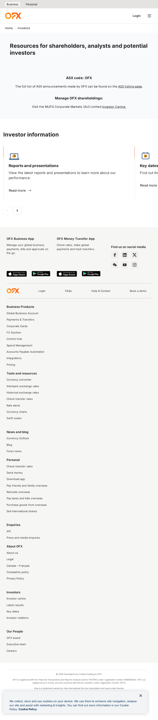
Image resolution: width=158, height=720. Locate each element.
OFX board (13, 637)
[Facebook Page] (114, 255)
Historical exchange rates (23, 392)
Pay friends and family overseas (27, 485)
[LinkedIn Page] (124, 255)
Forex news (14, 451)
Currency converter (19, 379)
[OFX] (13, 16)
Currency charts (17, 411)
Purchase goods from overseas (27, 504)
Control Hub (14, 338)
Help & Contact (100, 290)
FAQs (68, 290)
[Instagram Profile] (134, 264)
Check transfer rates (20, 398)
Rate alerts (13, 405)
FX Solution (14, 332)
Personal (31, 4)
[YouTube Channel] (124, 264)
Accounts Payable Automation (25, 351)
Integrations (14, 358)
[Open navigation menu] (149, 15)
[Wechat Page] (114, 264)
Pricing (11, 364)
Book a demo (138, 290)
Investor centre (16, 598)
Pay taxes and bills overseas (25, 498)
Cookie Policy (28, 709)
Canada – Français (18, 565)
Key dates (13, 611)
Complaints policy (18, 572)
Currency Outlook (18, 438)
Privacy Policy (15, 578)
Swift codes (14, 418)
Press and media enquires (23, 537)
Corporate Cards (17, 326)
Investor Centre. (114, 107)
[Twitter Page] (134, 255)
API (9, 531)
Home (9, 28)
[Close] (140, 695)
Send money (15, 472)
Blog (9, 444)
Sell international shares (22, 511)
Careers (12, 650)
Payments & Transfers (20, 319)
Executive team (16, 644)
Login (137, 15)
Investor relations (18, 617)
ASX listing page (130, 86)
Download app (16, 479)
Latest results (15, 605)
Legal (10, 559)
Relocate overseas (18, 492)
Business (12, 4)
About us (12, 552)
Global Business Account (22, 313)
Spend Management (19, 345)
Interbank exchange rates (23, 386)
